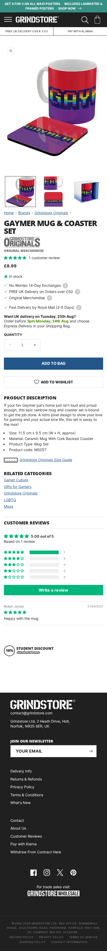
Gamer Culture (16, 480)
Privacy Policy (22, 787)
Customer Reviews (26, 836)
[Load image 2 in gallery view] (53, 191)
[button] (98, 20)
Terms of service (83, 937)
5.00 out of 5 (42, 536)
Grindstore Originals (20, 493)
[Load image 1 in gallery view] (20, 191)
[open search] (85, 20)
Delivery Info (21, 771)
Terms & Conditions (26, 795)
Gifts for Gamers (17, 486)
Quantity (13, 335)
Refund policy (22, 937)
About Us (18, 828)
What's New (20, 802)
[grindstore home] (53, 705)
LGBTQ (10, 500)
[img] (15, 612)
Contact (17, 820)
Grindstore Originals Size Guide (45, 460)
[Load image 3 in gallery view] (86, 191)
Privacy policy (51, 937)
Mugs (8, 506)
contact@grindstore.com (31, 713)
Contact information (69, 942)
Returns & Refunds (26, 779)
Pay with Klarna (23, 844)
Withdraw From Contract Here (35, 852)
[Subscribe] (90, 751)
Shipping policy (32, 942)
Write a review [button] (53, 590)
